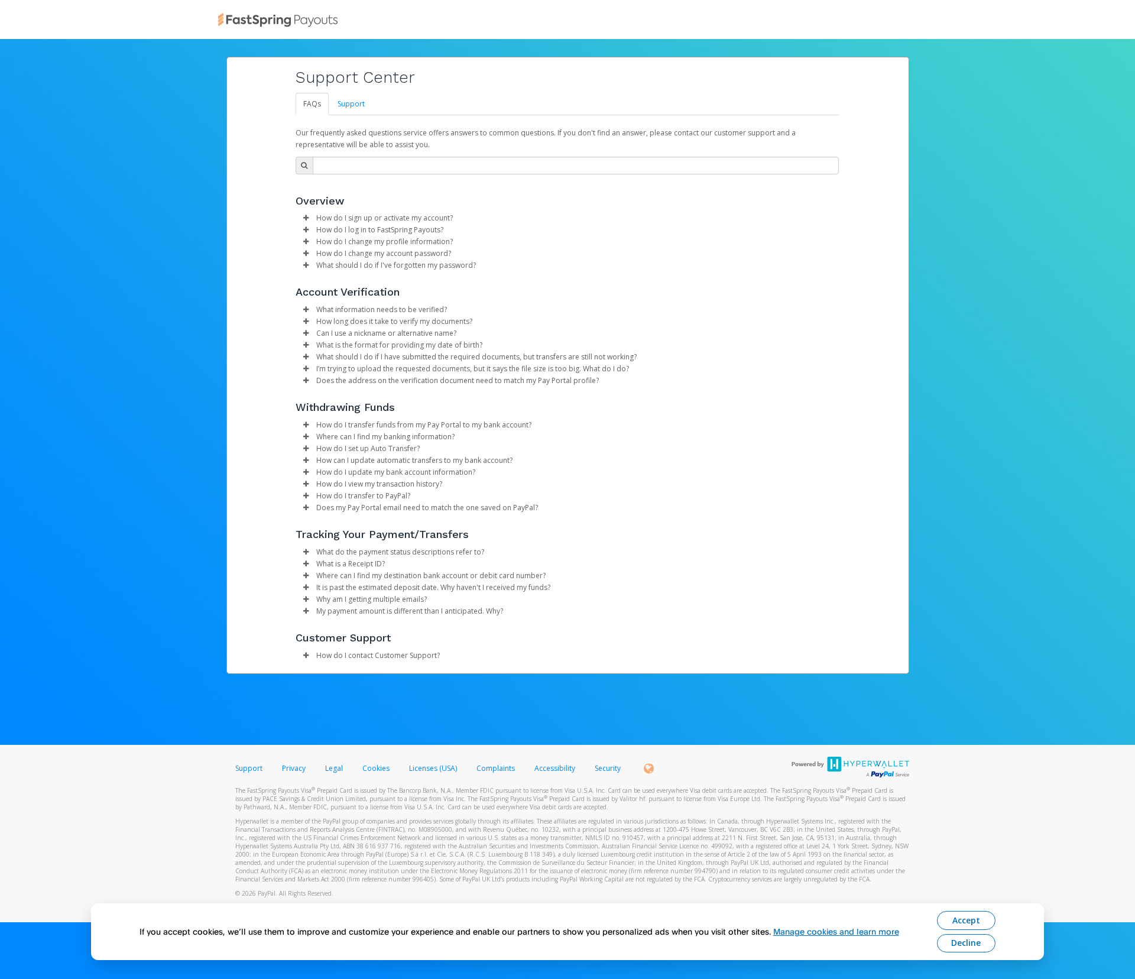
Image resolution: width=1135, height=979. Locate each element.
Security (608, 768)
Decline (966, 942)
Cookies (376, 768)
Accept (966, 920)
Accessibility (554, 768)
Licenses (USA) (434, 768)
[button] (306, 218)
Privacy (294, 768)
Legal (334, 768)
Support (351, 104)
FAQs (312, 104)
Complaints (496, 768)
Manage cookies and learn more (836, 931)
